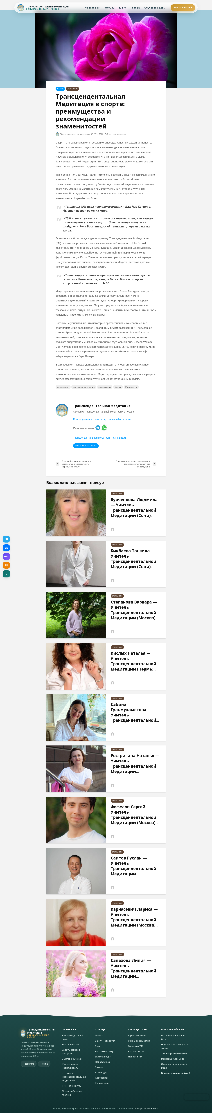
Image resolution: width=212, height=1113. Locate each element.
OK (6, 565)
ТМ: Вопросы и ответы (174, 1053)
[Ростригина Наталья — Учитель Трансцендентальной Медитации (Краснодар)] (76, 768)
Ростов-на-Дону (104, 1051)
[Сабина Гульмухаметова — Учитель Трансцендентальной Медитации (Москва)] (76, 717)
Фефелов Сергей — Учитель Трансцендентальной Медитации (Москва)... (134, 814)
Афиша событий (137, 1035)
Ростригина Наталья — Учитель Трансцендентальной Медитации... (135, 763)
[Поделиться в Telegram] (6, 539)
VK (6, 547)
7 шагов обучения (71, 1058)
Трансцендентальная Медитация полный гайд (99, 437)
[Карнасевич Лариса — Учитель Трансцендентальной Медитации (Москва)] (76, 922)
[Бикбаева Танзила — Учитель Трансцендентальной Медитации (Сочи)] (76, 563)
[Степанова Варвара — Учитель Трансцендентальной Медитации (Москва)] (76, 615)
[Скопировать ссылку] (6, 573)
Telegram (28, 1063)
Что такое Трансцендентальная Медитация (74, 1077)
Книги (122, 7)
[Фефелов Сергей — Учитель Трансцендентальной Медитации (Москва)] (76, 819)
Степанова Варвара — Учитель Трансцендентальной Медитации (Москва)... (134, 609)
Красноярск (101, 1077)
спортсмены (104, 387)
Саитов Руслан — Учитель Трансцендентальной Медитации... (133, 865)
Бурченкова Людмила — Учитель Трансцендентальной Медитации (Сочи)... (134, 507)
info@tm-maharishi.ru (147, 1108)
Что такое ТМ (92, 7)
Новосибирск (102, 1061)
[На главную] (23, 1033)
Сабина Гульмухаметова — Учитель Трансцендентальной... (135, 712)
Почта (44, 1063)
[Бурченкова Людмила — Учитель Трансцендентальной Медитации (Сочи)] (76, 512)
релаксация (63, 387)
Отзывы (110, 7)
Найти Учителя (183, 7)
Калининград (102, 1083)
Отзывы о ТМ (135, 1046)
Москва (99, 1035)
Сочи (97, 1046)
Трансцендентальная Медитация (75, 134)
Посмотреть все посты (85, 446)
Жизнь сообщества (139, 1040)
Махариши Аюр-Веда (172, 1058)
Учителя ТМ (72, 89)
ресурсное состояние (84, 387)
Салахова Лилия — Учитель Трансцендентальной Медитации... (133, 968)
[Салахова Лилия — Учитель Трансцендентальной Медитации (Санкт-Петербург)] (76, 973)
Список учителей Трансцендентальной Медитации (102, 419)
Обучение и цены (154, 7)
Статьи (60, 89)
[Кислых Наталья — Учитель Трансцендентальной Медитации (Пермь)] (76, 666)
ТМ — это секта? (71, 1085)
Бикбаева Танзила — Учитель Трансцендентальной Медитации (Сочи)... (133, 558)
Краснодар (101, 1072)
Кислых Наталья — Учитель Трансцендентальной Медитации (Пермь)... (133, 661)
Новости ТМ (135, 1056)
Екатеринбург (103, 1056)
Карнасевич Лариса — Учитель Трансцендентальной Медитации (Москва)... (134, 917)
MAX (6, 556)
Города (135, 7)
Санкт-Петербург (105, 1040)
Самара (99, 1067)
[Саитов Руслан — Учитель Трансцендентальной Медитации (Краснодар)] (76, 871)
